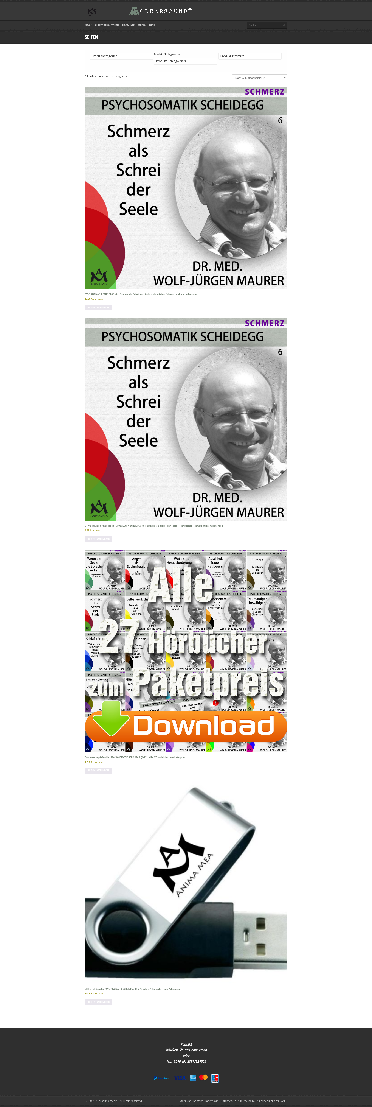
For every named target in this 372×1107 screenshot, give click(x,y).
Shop (152, 25)
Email (203, 1049)
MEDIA (142, 25)
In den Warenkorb (98, 307)
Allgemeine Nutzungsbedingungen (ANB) (262, 1101)
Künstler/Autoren (107, 25)
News (88, 25)
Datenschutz (228, 1101)
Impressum (212, 1101)
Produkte (128, 25)
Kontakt (198, 1101)
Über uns (185, 1101)
